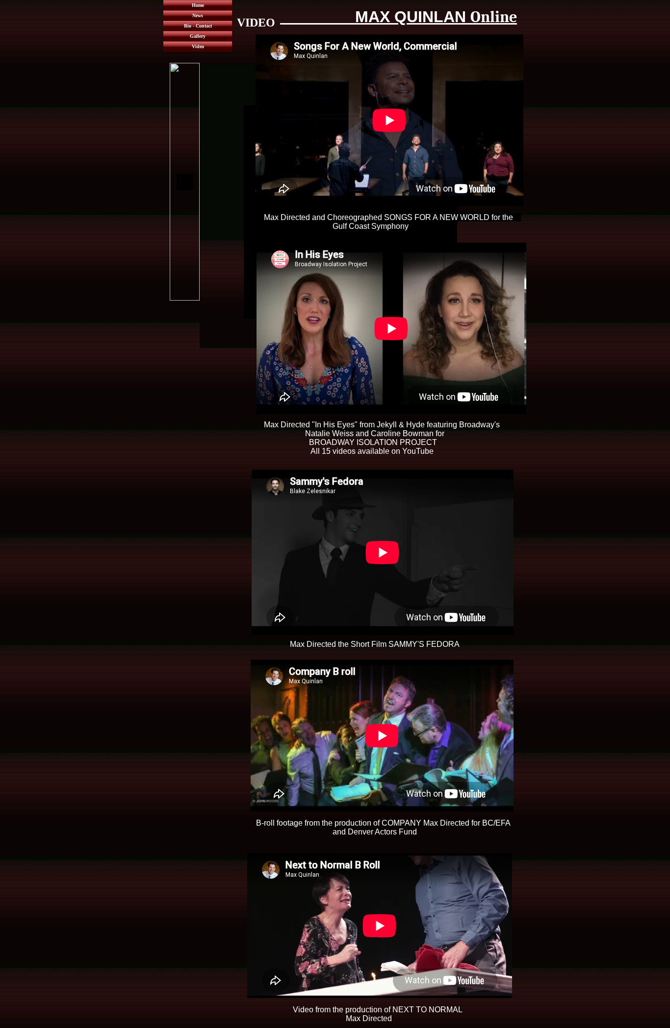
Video (198, 46)
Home (198, 5)
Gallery (198, 36)
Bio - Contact (198, 25)
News (197, 15)
